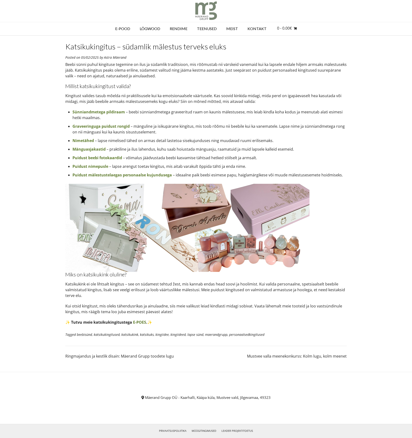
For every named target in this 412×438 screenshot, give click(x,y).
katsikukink (129, 334)
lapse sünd (195, 334)
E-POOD (122, 28)
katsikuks (147, 334)
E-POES (139, 322)
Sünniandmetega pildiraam (98, 112)
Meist (232, 28)
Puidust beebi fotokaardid (97, 157)
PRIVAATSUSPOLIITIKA (172, 431)
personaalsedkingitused (246, 334)
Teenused (207, 28)
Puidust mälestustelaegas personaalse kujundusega (122, 175)
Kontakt (257, 28)
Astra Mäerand (115, 57)
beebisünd (84, 334)
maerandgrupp (216, 334)
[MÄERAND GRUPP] (206, 11)
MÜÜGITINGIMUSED (204, 431)
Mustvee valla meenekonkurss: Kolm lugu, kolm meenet (297, 356)
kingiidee (162, 334)
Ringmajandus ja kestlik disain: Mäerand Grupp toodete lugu (119, 356)
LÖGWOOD (150, 28)
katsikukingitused (107, 334)
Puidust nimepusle (90, 166)
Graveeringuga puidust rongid (101, 126)
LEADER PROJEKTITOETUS (237, 431)
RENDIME (178, 28)
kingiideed (178, 334)
